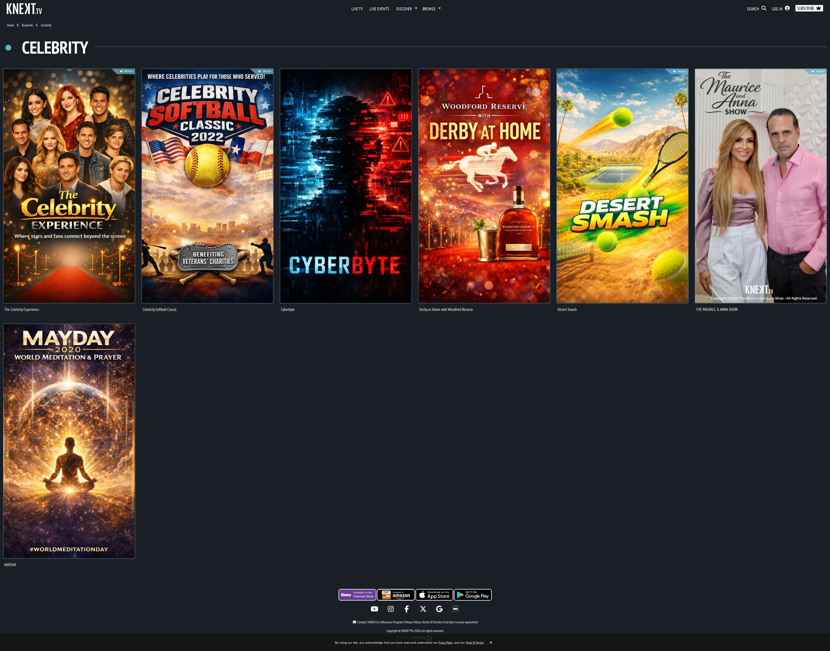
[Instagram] (390, 609)
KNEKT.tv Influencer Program (385, 622)
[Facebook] (407, 609)
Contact (362, 622)
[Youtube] (374, 609)
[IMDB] (455, 609)
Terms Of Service (432, 622)
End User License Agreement (461, 622)
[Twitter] (423, 609)
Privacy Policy (413, 622)
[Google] (439, 609)
